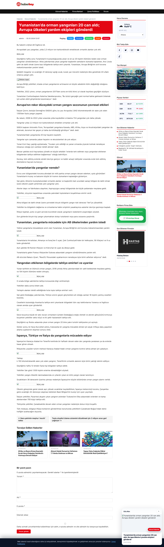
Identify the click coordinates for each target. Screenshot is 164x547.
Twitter (70, 38)
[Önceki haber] (137, 72)
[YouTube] (138, 50)
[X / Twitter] (125, 50)
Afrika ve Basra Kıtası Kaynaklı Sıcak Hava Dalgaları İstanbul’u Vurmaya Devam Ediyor (130, 133)
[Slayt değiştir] (127, 261)
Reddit (98, 38)
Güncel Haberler (61, 11)
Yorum (20, 476)
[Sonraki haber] (142, 72)
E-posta (21, 506)
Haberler (20, 19)
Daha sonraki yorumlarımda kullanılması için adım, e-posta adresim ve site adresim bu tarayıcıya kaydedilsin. (63, 527)
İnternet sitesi (22, 515)
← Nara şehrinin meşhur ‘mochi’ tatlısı (31, 419)
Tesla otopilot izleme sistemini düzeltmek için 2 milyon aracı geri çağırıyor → (79, 419)
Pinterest (106, 38)
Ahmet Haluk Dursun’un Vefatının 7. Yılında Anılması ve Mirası (130, 138)
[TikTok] (119, 56)
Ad (19, 497)
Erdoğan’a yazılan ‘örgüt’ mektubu (130, 146)
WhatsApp (89, 38)
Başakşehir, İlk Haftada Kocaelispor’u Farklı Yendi (130, 149)
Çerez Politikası (93, 11)
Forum (106, 11)
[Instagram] (131, 50)
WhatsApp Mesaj (131, 218)
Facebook (79, 38)
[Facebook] (119, 50)
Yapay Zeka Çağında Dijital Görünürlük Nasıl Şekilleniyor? (131, 142)
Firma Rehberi (77, 11)
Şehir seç (123, 30)
